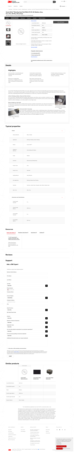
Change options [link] (33, 20)
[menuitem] (7, 18)
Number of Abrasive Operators (13, 320)
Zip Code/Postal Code (11, 312)
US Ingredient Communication (34, 443)
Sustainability (10, 436)
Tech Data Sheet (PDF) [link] (36, 53)
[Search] (54, 2)
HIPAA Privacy (19, 449)
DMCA (23, 449)
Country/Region (10, 295)
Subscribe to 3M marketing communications (17, 348)
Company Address (10, 300)
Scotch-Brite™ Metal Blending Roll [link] (49, 378)
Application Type (10, 325)
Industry (8, 316)
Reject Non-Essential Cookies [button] (61, 446)
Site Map (47, 431)
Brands (21, 6)
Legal (13, 449)
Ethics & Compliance (11, 439)
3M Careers (10, 431)
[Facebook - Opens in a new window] (62, 430)
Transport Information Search (34, 432)
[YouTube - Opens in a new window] (59, 430)
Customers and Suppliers (12, 434)
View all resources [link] (34, 56)
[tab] (11, 232)
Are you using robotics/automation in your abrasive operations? (20, 329)
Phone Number (10, 288)
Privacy (15, 449)
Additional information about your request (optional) (17, 338)
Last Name (9, 279)
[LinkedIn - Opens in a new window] (57, 430)
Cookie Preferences (42, 449)
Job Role (8, 283)
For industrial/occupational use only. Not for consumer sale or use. (41, 61)
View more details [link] (34, 47)
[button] (66, 448)
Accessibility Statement (28, 449)
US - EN (62, 1)
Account (63, 6)
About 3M (9, 429)
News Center (23, 429)
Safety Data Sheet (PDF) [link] (36, 55)
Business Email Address (11, 272)
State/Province (10, 308)
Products (10, 6)
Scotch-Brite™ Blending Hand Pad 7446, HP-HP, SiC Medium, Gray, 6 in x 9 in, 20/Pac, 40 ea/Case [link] (24, 378)
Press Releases (23, 431)
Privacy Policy (16, 351)
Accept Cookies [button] (59, 448)
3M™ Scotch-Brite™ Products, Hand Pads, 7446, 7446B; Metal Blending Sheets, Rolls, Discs (14, 238)
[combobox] (8, 290)
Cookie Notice (59, 443)
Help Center (48, 429)
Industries (16, 6)
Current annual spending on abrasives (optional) (16, 333)
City (8, 304)
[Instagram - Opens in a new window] (65, 430)
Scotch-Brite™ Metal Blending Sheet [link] (37, 378)
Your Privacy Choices (35, 449)
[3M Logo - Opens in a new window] (14, 2)
